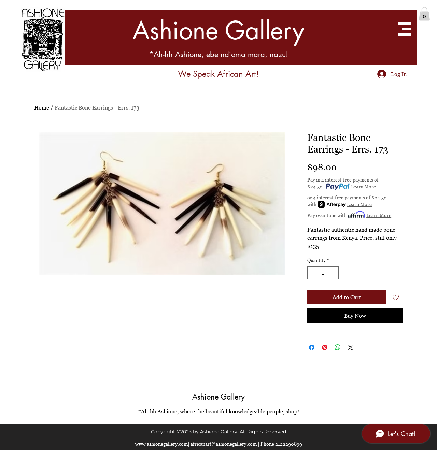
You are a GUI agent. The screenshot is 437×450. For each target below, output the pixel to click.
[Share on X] (351, 347)
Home (41, 107)
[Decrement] (312, 273)
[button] (424, 14)
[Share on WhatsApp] (338, 347)
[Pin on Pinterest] (325, 347)
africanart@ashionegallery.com (224, 444)
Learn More (363, 186)
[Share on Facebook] (312, 347)
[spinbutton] (323, 273)
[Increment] (333, 273)
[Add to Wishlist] (396, 297)
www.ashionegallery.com (161, 444)
